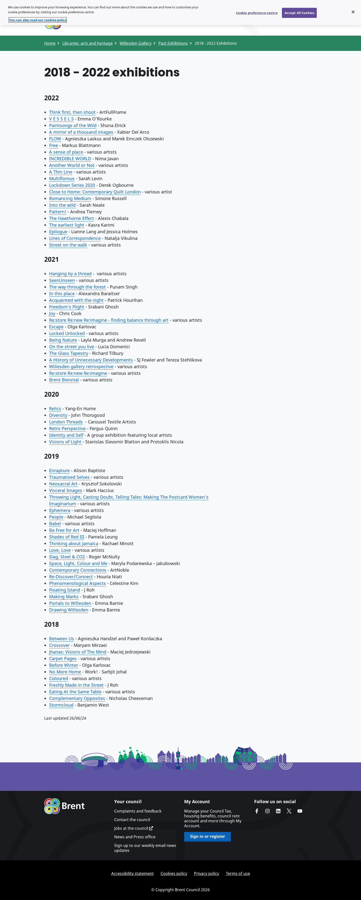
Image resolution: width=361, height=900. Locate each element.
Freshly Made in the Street (76, 685)
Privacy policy (206, 873)
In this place (62, 293)
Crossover (59, 645)
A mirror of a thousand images (81, 132)
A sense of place (66, 152)
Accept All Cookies (299, 12)
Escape (56, 327)
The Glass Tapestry (68, 353)
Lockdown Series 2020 (72, 185)
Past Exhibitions (173, 43)
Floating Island (64, 590)
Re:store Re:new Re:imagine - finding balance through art (108, 320)
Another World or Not (72, 165)
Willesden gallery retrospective (81, 366)
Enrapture (59, 470)
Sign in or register (207, 836)
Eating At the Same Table (75, 692)
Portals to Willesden (70, 603)
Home (50, 43)
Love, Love (60, 550)
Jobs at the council (131, 828)
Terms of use (238, 873)
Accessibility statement (132, 873)
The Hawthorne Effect (71, 218)
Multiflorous (62, 178)
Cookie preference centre (257, 12)
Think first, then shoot (72, 112)
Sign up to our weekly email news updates (145, 848)
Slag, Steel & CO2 (67, 557)
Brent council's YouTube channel (299, 811)
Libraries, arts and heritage (87, 43)
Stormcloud (61, 705)
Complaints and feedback (138, 811)
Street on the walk (68, 245)
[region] (180, 12)
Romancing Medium (70, 198)
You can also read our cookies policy (37, 20)
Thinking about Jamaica (73, 543)
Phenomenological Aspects (77, 583)
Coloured (58, 678)
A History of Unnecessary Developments (91, 360)
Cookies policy (174, 873)
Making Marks (64, 596)
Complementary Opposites (77, 698)
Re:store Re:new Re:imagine (78, 373)
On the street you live (71, 346)
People (56, 517)
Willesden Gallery (136, 43)
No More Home (65, 672)
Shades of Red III (66, 537)
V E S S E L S (61, 119)
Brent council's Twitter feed (289, 811)
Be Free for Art (64, 530)
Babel (55, 523)
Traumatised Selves (70, 477)
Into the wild (62, 205)
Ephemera (59, 510)
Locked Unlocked (67, 333)
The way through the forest (77, 287)
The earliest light (66, 225)
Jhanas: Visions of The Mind (77, 652)
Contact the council (132, 819)
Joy (52, 313)
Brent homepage (64, 806)
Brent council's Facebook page (256, 811)
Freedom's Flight (66, 307)
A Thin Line (60, 172)
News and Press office (134, 836)
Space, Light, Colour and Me (78, 563)
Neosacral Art (63, 484)
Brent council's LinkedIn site (278, 811)
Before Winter (63, 665)
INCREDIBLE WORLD (70, 158)
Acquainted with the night (76, 300)
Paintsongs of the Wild (73, 125)
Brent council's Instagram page (267, 811)
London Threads (66, 422)
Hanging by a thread (70, 273)
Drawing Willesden (68, 610)
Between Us (61, 638)
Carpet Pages (63, 658)
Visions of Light (66, 442)
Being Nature (63, 340)
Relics (55, 408)
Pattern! (57, 212)
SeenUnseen (62, 280)
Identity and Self (66, 435)
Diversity (58, 415)
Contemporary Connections (77, 570)
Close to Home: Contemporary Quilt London (95, 192)
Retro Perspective (67, 428)
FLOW (55, 139)
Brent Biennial (64, 380)
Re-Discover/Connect (71, 577)
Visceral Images (65, 490)
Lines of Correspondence (75, 238)
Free (53, 145)
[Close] (353, 11)
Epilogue (58, 231)
